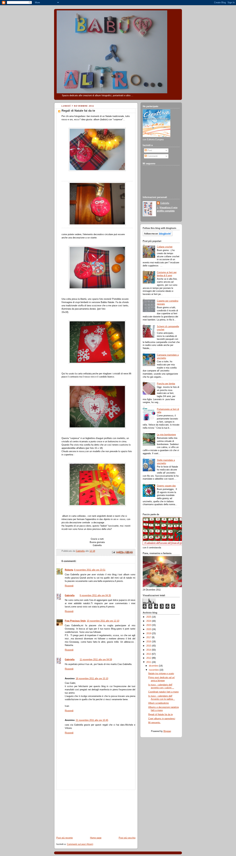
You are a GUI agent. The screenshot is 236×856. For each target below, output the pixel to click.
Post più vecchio (127, 838)
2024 (149, 621)
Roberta (69, 570)
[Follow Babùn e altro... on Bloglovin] (158, 235)
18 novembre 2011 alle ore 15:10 (92, 678)
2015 (149, 646)
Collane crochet (164, 247)
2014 (149, 650)
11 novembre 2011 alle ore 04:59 (96, 659)
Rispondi (69, 586)
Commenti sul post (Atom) (80, 844)
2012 (149, 658)
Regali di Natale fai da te (160, 714)
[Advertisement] (80, 811)
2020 (149, 629)
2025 (149, 617)
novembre (154, 670)
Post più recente (64, 838)
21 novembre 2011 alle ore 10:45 (92, 720)
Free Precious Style (75, 621)
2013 (149, 654)
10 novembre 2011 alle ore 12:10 (103, 621)
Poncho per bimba (166, 383)
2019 (149, 633)
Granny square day (166, 486)
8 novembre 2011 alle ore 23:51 (89, 570)
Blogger (167, 731)
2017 (149, 637)
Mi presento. (154, 722)
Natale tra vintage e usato (161, 673)
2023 (149, 625)
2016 (149, 641)
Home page (95, 838)
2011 (149, 662)
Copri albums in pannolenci (161, 718)
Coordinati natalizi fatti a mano (163, 692)
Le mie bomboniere (166, 434)
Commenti (152, 156)
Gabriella (69, 595)
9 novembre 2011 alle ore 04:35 (95, 595)
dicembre (154, 666)
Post (149, 150)
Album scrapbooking (158, 703)
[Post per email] (113, 552)
